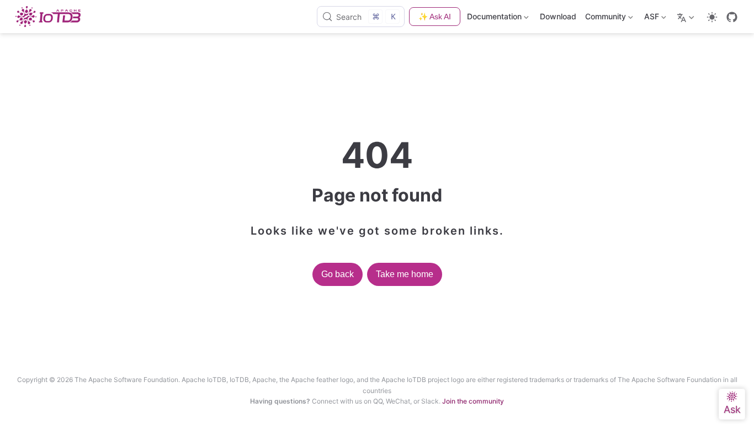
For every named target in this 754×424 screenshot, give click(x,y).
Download (558, 16)
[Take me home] (51, 16)
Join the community (473, 401)
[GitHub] (732, 17)
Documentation (494, 18)
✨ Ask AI (434, 16)
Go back (337, 274)
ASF (650, 18)
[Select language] (687, 16)
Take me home (404, 274)
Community (604, 18)
